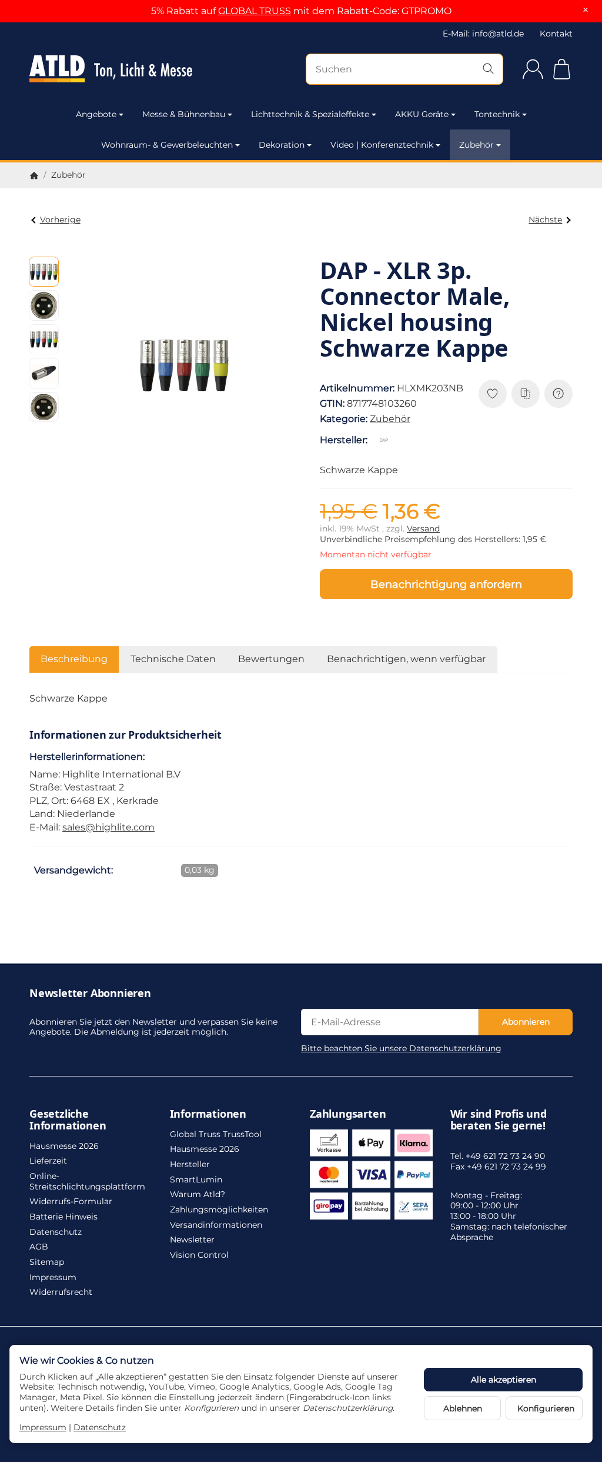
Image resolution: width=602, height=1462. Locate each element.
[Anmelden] (533, 69)
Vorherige (60, 219)
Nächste (545, 219)
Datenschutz (99, 1427)
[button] (43, 271)
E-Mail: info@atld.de (483, 33)
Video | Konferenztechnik (381, 144)
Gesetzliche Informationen (67, 1120)
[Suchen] (488, 69)
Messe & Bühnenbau (183, 114)
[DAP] (386, 440)
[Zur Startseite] (110, 69)
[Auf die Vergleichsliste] (525, 394)
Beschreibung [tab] (74, 658)
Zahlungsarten (348, 1114)
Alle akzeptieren (503, 1379)
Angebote (96, 114)
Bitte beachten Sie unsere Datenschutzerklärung (401, 1048)
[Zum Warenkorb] (562, 69)
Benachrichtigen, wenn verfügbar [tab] (406, 658)
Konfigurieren (545, 1408)
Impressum (42, 1427)
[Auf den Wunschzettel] (493, 394)
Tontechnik (497, 114)
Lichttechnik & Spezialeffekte (310, 114)
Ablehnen (462, 1408)
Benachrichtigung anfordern (446, 584)
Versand (423, 528)
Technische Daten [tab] (173, 658)
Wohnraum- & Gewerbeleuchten (167, 144)
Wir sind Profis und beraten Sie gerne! (498, 1120)
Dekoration (282, 144)
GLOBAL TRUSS (254, 10)
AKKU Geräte (422, 114)
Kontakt (556, 33)
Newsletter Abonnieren (90, 993)
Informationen (208, 1114)
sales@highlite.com (108, 827)
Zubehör (476, 144)
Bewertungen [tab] (271, 658)
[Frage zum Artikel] (558, 394)
